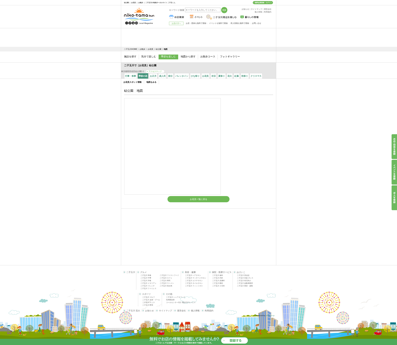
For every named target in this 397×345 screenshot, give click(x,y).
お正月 (153, 76)
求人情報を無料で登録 (239, 23)
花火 (229, 76)
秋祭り (244, 76)
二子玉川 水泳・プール (151, 300)
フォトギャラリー (230, 56)
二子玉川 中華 (146, 278)
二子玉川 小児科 (218, 286)
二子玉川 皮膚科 (218, 280)
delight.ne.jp (270, 315)
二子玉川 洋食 (146, 280)
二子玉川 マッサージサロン (195, 278)
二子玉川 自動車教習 (245, 283)
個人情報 (195, 310)
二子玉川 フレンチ (148, 286)
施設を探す (130, 56)
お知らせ (149, 310)
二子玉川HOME (130, 49)
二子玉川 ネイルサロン (194, 283)
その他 (169, 294)
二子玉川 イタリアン (148, 283)
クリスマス (256, 76)
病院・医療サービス (222, 272)
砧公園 (158, 49)
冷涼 (213, 76)
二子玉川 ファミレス (148, 288)
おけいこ (241, 272)
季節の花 (143, 76)
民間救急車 (170, 300)
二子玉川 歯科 (217, 275)
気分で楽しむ (148, 56)
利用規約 (209, 310)
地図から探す (188, 56)
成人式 (162, 76)
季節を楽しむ (168, 56)
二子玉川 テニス (148, 302)
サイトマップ (165, 310)
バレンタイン (181, 76)
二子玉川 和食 (146, 275)
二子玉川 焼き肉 (166, 286)
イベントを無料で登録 (218, 23)
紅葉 (236, 76)
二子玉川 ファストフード (169, 275)
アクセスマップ (155, 71)
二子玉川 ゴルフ (148, 297)
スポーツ (146, 294)
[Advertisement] (198, 37)
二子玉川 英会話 (243, 275)
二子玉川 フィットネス (194, 286)
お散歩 (142, 49)
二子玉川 (130, 272)
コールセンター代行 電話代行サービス (181, 302)
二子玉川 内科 (217, 278)
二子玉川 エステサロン (194, 280)
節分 (170, 76)
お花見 (150, 49)
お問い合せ (256, 23)
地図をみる (151, 82)
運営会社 (181, 310)
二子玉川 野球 (147, 305)
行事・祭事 (130, 76)
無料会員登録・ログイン (263, 2)
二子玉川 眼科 (217, 283)
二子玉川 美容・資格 (245, 286)
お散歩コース (207, 56)
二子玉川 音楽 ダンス (245, 278)
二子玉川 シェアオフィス (175, 297)
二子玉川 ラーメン (167, 283)
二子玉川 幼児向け (244, 280)
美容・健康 (190, 272)
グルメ (143, 272)
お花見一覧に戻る (198, 199)
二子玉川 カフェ (166, 278)
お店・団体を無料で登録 (196, 23)
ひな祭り (195, 76)
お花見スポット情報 (132, 82)
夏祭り (221, 76)
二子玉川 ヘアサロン (193, 275)
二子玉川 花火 (133, 310)
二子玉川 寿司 (165, 280)
